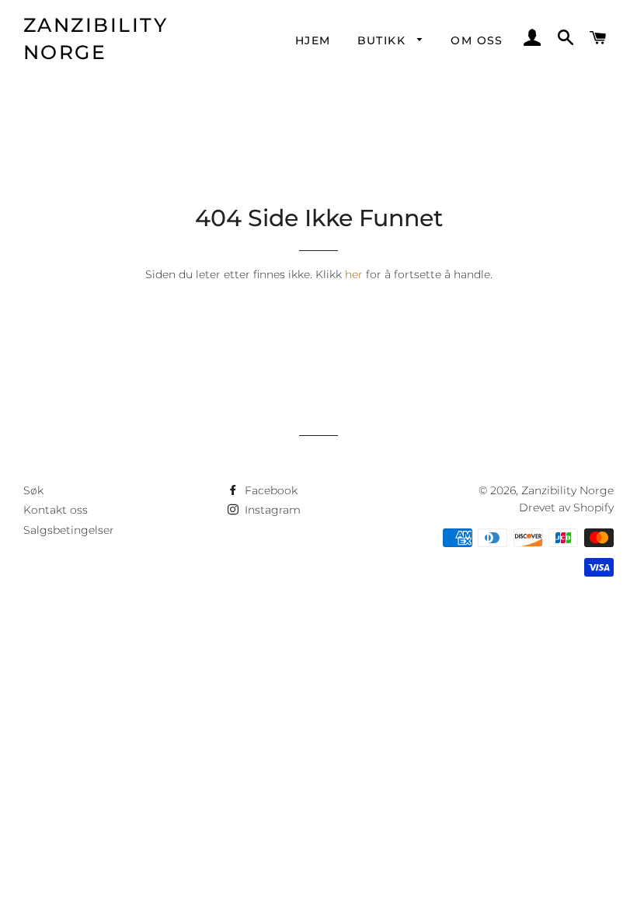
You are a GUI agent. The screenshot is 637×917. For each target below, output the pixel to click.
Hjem (313, 40)
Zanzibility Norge (96, 38)
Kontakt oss (55, 510)
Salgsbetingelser (68, 530)
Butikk (383, 40)
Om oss (477, 40)
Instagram (271, 510)
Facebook (270, 490)
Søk (33, 490)
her (354, 274)
